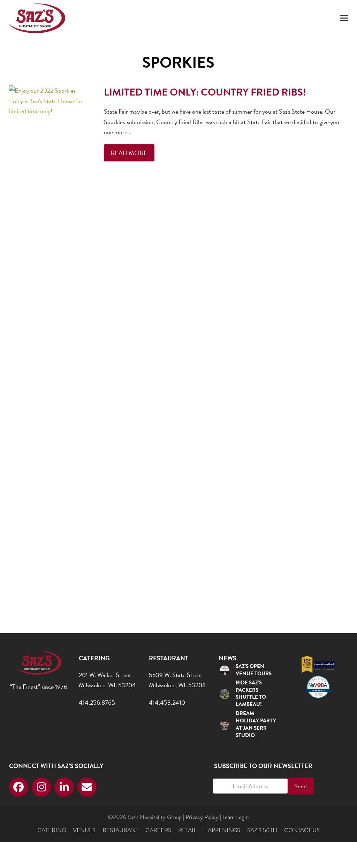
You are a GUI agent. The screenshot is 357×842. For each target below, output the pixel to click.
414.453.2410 (167, 702)
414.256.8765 (97, 702)
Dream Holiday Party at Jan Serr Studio (256, 724)
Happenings (221, 830)
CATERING (51, 830)
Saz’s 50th (262, 830)
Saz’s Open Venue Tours (254, 669)
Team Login (235, 817)
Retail (187, 830)
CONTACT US (302, 830)
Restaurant (120, 830)
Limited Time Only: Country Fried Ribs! (205, 92)
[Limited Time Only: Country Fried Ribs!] (48, 346)
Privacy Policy (202, 817)
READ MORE (129, 153)
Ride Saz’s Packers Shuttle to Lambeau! (251, 693)
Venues (84, 830)
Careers (158, 830)
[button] (344, 18)
